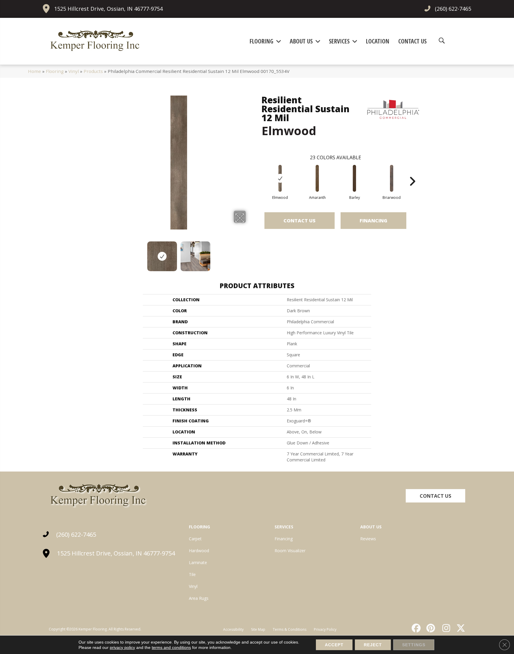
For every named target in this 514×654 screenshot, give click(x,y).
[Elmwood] (280, 178)
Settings (413, 644)
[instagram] (445, 628)
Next (250, 253)
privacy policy (122, 647)
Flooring (55, 71)
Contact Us (299, 220)
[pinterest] (430, 628)
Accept (334, 644)
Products (93, 71)
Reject (373, 644)
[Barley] (354, 178)
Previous (108, 253)
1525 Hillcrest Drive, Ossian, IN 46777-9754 (108, 8)
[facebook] (415, 628)
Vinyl (73, 71)
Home (34, 71)
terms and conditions (171, 647)
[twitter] (460, 628)
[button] (435, 495)
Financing (373, 220)
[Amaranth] (317, 178)
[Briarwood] (391, 178)
